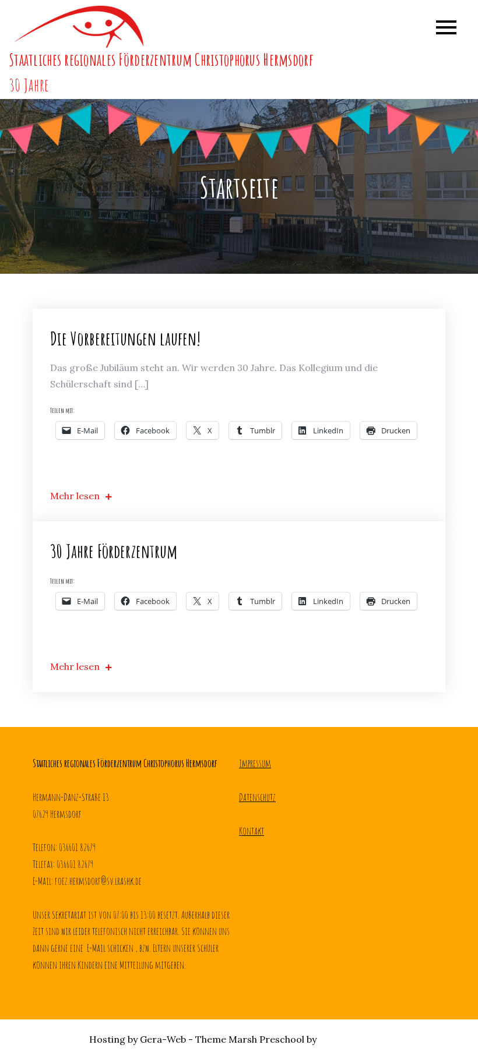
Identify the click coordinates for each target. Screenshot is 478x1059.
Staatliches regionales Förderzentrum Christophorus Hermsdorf (161, 60)
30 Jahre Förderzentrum (113, 551)
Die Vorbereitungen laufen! (125, 338)
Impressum (255, 763)
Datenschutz (257, 796)
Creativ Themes (354, 1039)
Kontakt (251, 830)
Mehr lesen (75, 496)
